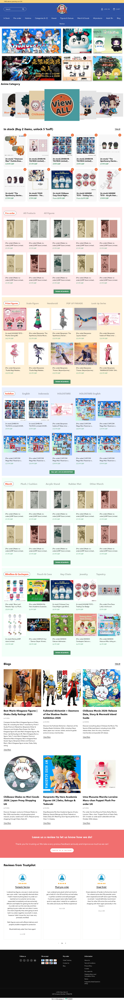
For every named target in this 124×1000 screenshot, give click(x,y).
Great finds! (101, 887)
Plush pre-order (62, 887)
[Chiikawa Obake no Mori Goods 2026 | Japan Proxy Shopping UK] (22, 774)
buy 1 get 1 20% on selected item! (62, 472)
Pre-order (17, 18)
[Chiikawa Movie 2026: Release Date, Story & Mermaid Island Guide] (101, 688)
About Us (87, 960)
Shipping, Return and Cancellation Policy (90, 975)
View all (117, 129)
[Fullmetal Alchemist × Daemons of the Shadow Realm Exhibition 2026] (62, 688)
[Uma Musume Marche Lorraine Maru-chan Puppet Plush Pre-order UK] (101, 774)
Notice (62, 24)
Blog (118, 18)
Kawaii (54, 18)
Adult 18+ (109, 18)
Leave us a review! (62, 850)
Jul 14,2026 (46, 808)
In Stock (7, 18)
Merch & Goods (83, 18)
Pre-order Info (88, 971)
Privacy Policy (88, 966)
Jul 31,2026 (7, 718)
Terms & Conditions (90, 963)
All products (97, 18)
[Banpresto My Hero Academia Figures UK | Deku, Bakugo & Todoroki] (62, 774)
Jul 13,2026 (86, 808)
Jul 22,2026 (46, 722)
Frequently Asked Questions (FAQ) (92, 982)
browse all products (62, 291)
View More (7, 749)
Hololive (28, 18)
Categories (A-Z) (41, 18)
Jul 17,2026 (6, 808)
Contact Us (66, 963)
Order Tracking (67, 960)
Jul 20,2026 (86, 722)
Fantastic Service (22, 887)
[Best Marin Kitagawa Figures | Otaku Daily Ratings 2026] (22, 688)
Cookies (87, 968)
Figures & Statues (67, 18)
